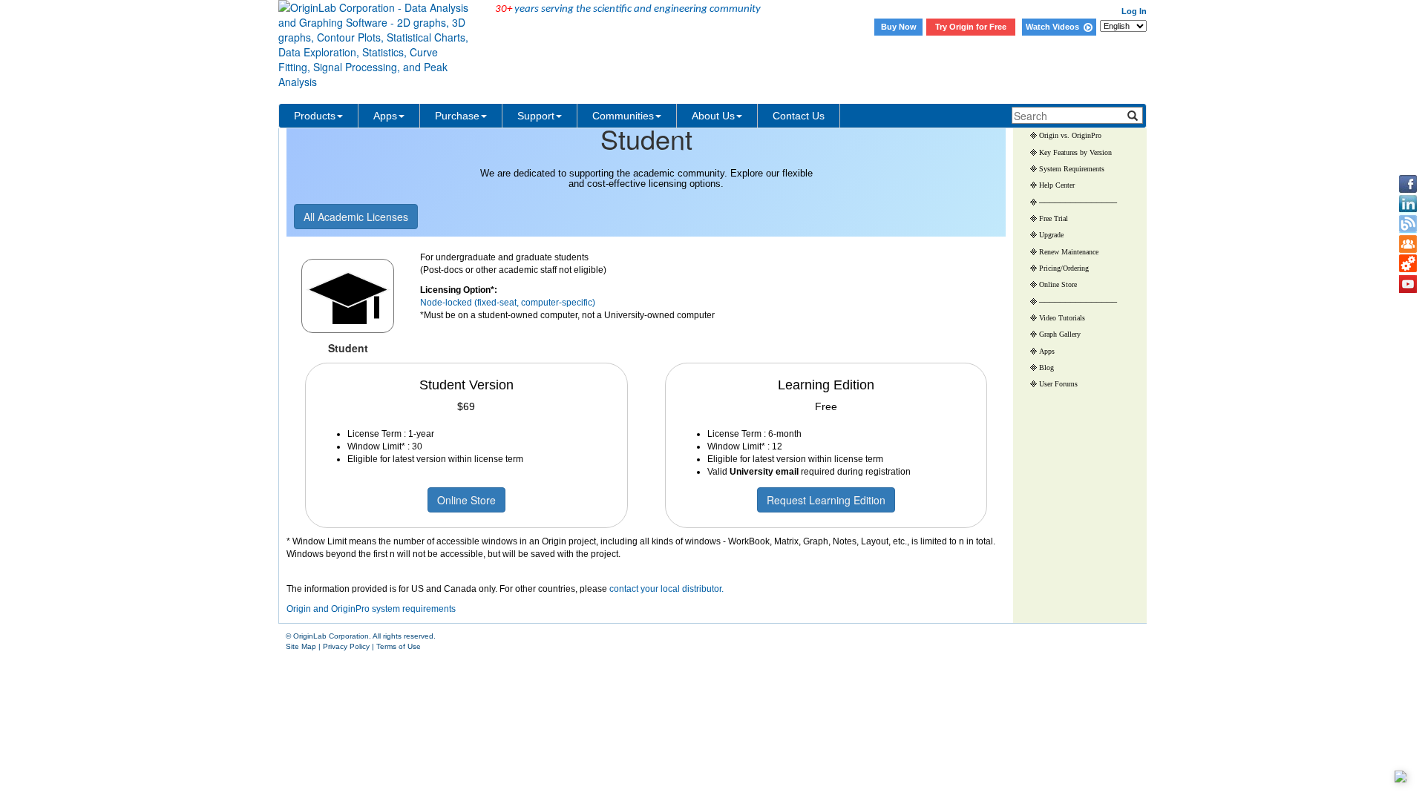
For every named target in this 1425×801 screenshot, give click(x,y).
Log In (1134, 11)
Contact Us (799, 116)
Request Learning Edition (826, 499)
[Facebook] (1408, 184)
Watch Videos (1055, 26)
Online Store (466, 499)
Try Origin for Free (970, 26)
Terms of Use (398, 646)
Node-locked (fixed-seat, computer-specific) (507, 302)
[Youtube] (1408, 284)
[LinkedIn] (1408, 204)
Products (314, 116)
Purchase (457, 116)
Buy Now (899, 26)
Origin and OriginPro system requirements (371, 609)
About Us (713, 116)
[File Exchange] (1408, 264)
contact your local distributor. (666, 589)
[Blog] (1408, 224)
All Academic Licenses (356, 216)
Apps (385, 116)
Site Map (301, 646)
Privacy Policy (346, 646)
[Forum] (1408, 244)
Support (535, 116)
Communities (623, 116)
